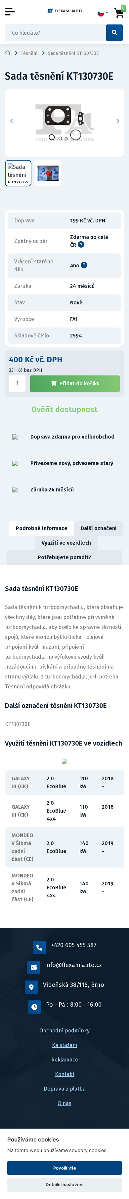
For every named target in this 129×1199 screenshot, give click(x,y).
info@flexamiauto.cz (73, 965)
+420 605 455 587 (74, 945)
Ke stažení (64, 1045)
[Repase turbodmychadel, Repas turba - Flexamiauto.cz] (64, 11)
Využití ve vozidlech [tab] (66, 543)
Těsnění (29, 53)
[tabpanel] (64, 746)
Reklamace (64, 1060)
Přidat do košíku (80, 383)
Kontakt (64, 1074)
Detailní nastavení (64, 1184)
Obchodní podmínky (64, 1030)
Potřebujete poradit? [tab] (64, 557)
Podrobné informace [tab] (41, 528)
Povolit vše (64, 1168)
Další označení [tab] (99, 528)
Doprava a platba (65, 1089)
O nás (64, 1103)
